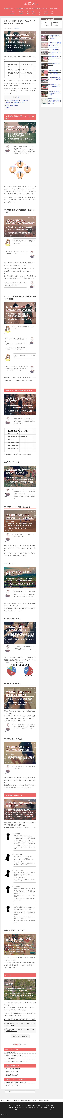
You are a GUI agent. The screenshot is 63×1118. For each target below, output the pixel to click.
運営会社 (52, 12)
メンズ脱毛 (39, 12)
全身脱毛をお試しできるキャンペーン (16, 1061)
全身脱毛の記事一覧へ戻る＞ (20, 1036)
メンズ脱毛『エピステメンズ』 (39, 1106)
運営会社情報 (29, 1106)
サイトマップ (33, 1106)
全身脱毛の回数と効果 (12, 1072)
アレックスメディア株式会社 (51, 1107)
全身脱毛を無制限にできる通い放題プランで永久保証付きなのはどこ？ (54, 58)
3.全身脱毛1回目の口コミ (11, 105)
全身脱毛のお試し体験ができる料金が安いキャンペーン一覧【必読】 (54, 93)
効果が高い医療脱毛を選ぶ (13, 1068)
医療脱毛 (33, 12)
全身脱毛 (17, 28)
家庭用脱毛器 (46, 12)
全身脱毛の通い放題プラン (13, 1055)
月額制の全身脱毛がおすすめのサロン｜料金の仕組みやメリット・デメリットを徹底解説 (54, 72)
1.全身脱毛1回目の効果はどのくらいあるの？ (17, 100)
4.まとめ (7, 107)
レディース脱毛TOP (12, 12)
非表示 (18, 97)
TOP (6, 1100)
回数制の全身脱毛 (11, 1058)
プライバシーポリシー (24, 1107)
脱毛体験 (28, 12)
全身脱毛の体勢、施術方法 (13, 1085)
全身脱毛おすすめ (21, 12)
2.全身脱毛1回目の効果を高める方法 (14, 102)
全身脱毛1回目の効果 (12, 1075)
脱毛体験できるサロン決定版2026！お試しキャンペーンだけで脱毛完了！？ (54, 37)
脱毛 (46, 22)
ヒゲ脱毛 (56, 25)
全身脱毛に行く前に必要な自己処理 (16, 1082)
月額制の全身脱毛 (11, 1052)
